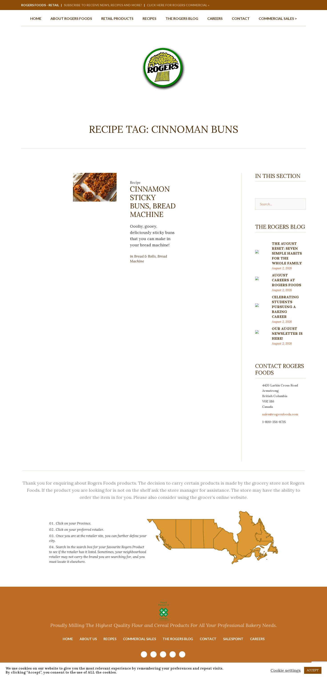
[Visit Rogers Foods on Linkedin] (296, 5)
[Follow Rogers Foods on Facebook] (290, 5)
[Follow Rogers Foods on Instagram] (278, 5)
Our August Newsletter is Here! (287, 333)
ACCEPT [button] (313, 670)
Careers (257, 639)
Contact (208, 639)
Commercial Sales (139, 639)
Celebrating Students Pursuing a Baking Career (285, 307)
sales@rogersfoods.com (280, 414)
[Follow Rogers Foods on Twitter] (302, 5)
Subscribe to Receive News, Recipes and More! (103, 5)
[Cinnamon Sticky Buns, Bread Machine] (95, 186)
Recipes (109, 639)
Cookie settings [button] (285, 670)
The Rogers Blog (178, 639)
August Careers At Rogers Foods (286, 280)
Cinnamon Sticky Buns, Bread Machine (153, 201)
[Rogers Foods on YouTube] (284, 5)
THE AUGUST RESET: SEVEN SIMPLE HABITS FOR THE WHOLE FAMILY (287, 253)
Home (68, 639)
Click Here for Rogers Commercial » (178, 5)
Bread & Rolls (145, 256)
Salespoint (233, 639)
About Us (88, 639)
